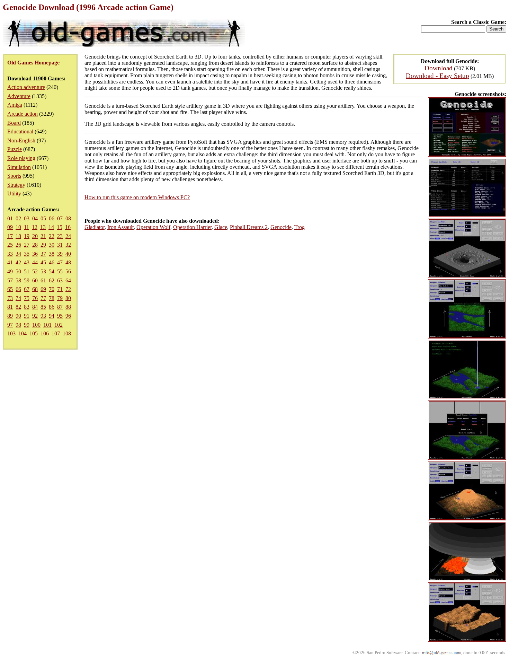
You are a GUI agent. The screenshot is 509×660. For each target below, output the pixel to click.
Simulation (19, 167)
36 (35, 254)
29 (43, 245)
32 (68, 245)
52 (35, 271)
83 (26, 307)
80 (68, 298)
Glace (220, 227)
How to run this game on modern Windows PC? (137, 197)
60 (35, 280)
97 (10, 325)
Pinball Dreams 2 (249, 227)
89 (10, 316)
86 (51, 307)
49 (10, 271)
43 (26, 262)
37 (43, 254)
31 (60, 245)
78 (51, 298)
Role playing (21, 158)
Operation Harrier (192, 227)
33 (10, 254)
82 (18, 307)
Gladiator (94, 227)
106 (45, 333)
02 (18, 218)
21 (43, 236)
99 (26, 325)
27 (26, 245)
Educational (20, 131)
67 (26, 289)
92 (35, 316)
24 (68, 236)
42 (18, 262)
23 (60, 236)
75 (26, 298)
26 (18, 245)
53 (43, 271)
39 (60, 254)
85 (43, 307)
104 (22, 333)
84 (35, 307)
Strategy (16, 185)
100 (36, 325)
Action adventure (26, 87)
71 (60, 289)
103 (11, 333)
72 (68, 289)
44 (35, 262)
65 (10, 289)
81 (10, 307)
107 (56, 333)
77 (43, 298)
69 (43, 289)
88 (68, 307)
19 (26, 236)
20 (35, 236)
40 (68, 254)
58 (18, 280)
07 (60, 218)
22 (51, 236)
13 (43, 227)
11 (26, 227)
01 (10, 218)
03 (26, 218)
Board (14, 123)
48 (68, 262)
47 (60, 262)
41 (10, 262)
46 (51, 262)
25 (10, 245)
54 (51, 271)
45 (43, 262)
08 (68, 218)
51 (26, 271)
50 (18, 271)
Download (439, 68)
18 (18, 236)
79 (60, 298)
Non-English (21, 140)
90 (18, 316)
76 (35, 298)
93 (43, 316)
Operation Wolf (153, 227)
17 (10, 236)
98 (18, 325)
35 (26, 254)
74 (18, 298)
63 (60, 280)
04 (35, 218)
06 (51, 218)
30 (51, 245)
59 (26, 280)
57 (10, 280)
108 (67, 333)
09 (10, 227)
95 (60, 316)
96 (68, 316)
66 (18, 289)
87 (60, 307)
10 (18, 227)
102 (58, 325)
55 (60, 271)
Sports (14, 176)
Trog (299, 227)
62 (51, 280)
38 (51, 254)
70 (51, 289)
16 (68, 227)
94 (51, 316)
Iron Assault (120, 227)
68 (35, 289)
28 (35, 245)
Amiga (14, 105)
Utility (14, 193)
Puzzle (14, 149)
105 (33, 333)
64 (68, 280)
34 (18, 254)
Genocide (281, 227)
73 (10, 298)
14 (51, 227)
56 (68, 271)
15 (59, 227)
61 (43, 280)
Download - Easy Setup (437, 75)
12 (34, 227)
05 (43, 218)
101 (47, 325)
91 (26, 316)
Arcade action (22, 114)
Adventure (18, 96)
